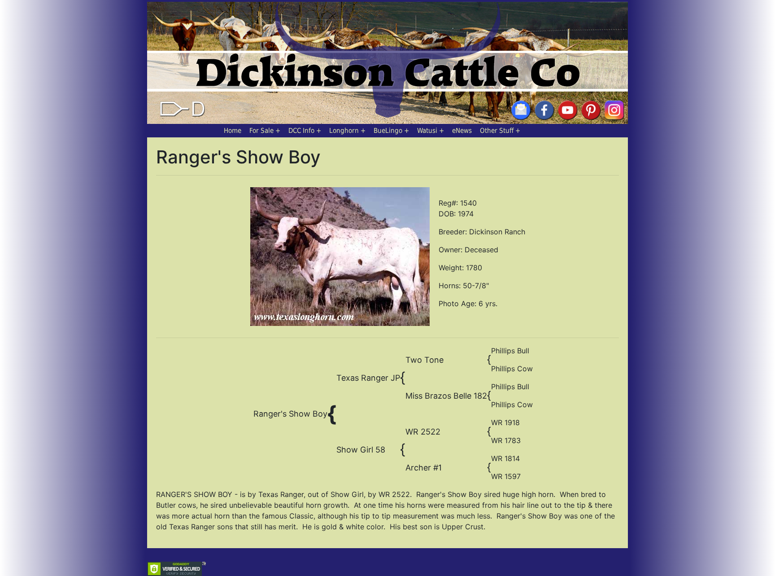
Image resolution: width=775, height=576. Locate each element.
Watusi (427, 131)
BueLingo (388, 131)
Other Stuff (497, 131)
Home (232, 131)
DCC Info (301, 131)
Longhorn (344, 131)
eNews (462, 131)
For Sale (261, 131)
